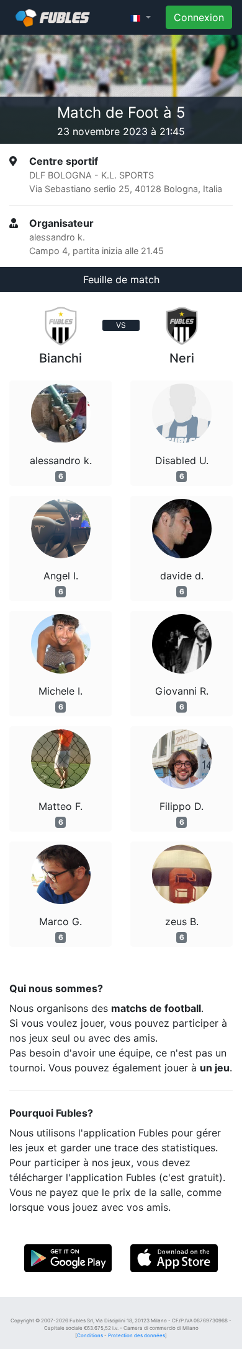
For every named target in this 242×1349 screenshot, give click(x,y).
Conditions (90, 1335)
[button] (140, 17)
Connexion (199, 17)
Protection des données (136, 1335)
